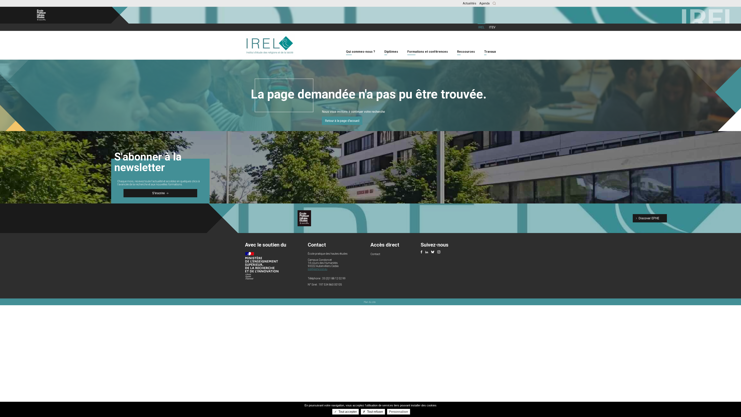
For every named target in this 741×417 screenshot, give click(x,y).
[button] (494, 3)
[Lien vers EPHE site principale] (60, 15)
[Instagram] (438, 252)
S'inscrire (158, 193)
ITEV (492, 27)
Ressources (466, 51)
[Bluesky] (432, 252)
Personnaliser (398, 411)
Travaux (490, 51)
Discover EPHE (649, 218)
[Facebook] (421, 252)
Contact (375, 254)
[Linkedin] (426, 252)
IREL (481, 27)
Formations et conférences (427, 51)
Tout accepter (347, 411)
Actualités (469, 3)
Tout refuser (374, 411)
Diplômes (391, 51)
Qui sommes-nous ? (360, 51)
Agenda (484, 3)
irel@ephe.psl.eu (317, 269)
